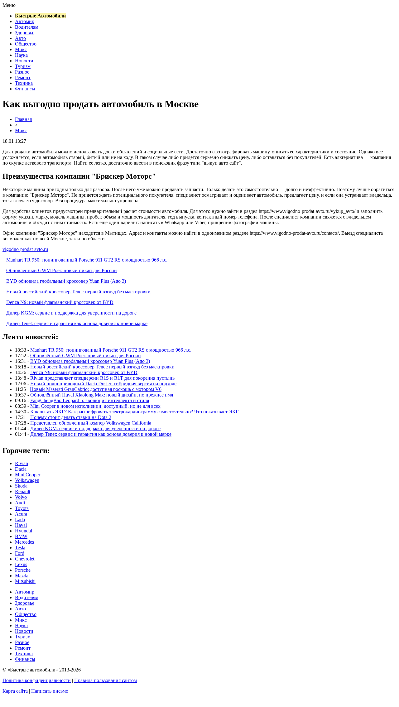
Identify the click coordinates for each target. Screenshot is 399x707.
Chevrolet (24, 558)
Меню (9, 5)
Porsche (23, 570)
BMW (21, 536)
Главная (23, 119)
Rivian (21, 463)
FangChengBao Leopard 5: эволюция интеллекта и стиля (89, 400)
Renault (22, 491)
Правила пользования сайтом (105, 680)
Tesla (20, 547)
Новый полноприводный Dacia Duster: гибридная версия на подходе (103, 383)
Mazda (21, 575)
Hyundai (23, 530)
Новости (24, 60)
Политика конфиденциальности (36, 680)
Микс (21, 49)
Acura (21, 514)
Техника (24, 83)
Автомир (24, 21)
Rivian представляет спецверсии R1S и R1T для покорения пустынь (102, 378)
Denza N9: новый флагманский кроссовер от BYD (59, 302)
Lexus (21, 564)
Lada (20, 519)
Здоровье (24, 32)
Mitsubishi (25, 581)
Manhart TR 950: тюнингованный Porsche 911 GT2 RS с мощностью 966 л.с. (86, 259)
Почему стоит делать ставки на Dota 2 (70, 417)
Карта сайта (15, 691)
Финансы (25, 88)
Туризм (23, 66)
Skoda (21, 485)
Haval (21, 525)
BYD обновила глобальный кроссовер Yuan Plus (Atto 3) (66, 281)
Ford (19, 553)
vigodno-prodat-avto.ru (25, 249)
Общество (25, 43)
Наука (21, 55)
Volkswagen (27, 480)
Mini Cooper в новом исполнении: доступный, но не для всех (95, 406)
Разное (22, 72)
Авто (20, 38)
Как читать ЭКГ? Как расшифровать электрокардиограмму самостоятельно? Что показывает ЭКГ (134, 411)
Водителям (26, 27)
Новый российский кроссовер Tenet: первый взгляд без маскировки (78, 291)
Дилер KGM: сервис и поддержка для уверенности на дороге (71, 312)
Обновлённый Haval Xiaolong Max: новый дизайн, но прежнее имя (101, 394)
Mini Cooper (27, 474)
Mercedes (24, 542)
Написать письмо (49, 691)
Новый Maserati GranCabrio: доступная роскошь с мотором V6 (95, 389)
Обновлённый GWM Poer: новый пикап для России (61, 270)
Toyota (22, 508)
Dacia (20, 469)
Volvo (21, 497)
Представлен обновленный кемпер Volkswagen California (90, 423)
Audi (20, 502)
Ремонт (23, 77)
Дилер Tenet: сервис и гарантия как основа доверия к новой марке (76, 323)
